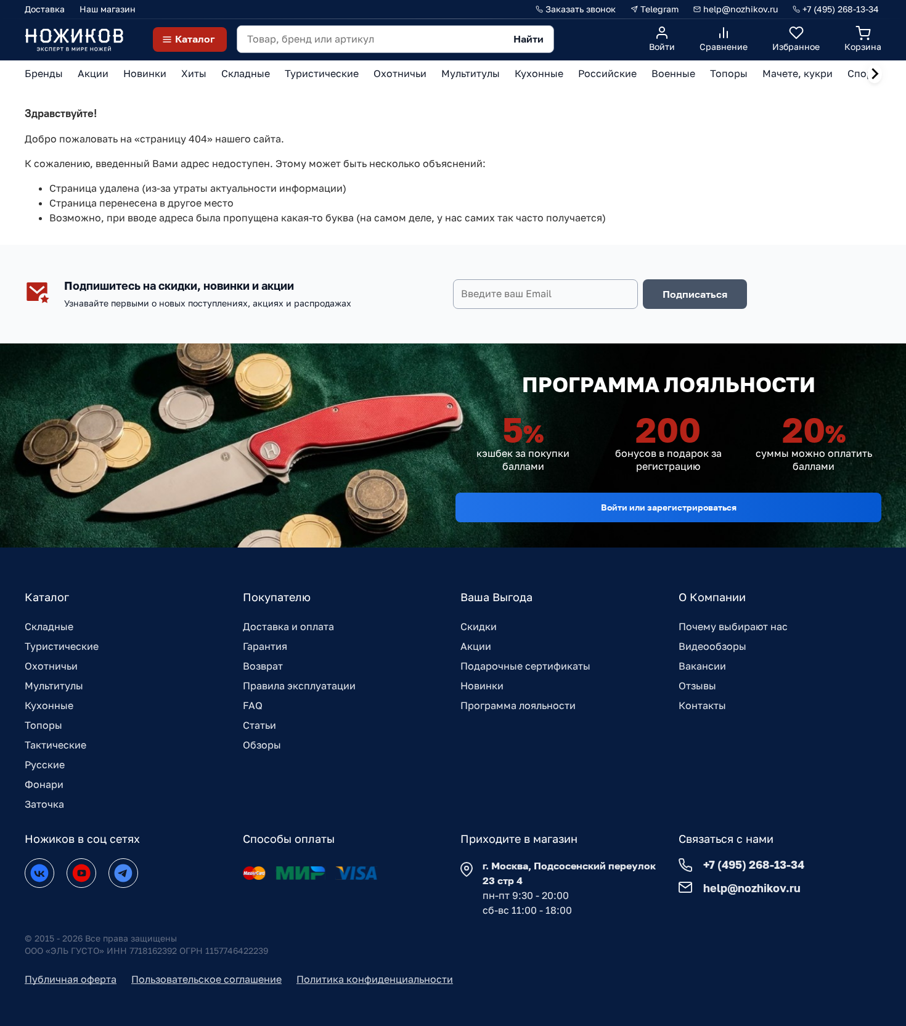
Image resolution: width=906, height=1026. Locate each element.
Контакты (702, 705)
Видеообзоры (712, 646)
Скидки (478, 626)
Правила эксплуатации (299, 685)
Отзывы (697, 685)
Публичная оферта (70, 979)
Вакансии (702, 666)
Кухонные (49, 705)
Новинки (482, 685)
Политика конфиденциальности (374, 979)
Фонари (44, 784)
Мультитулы (54, 685)
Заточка (44, 804)
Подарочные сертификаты (525, 666)
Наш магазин (108, 9)
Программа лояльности (518, 705)
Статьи (259, 725)
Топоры (43, 725)
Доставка (45, 9)
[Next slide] (874, 74)
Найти (528, 39)
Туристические (62, 646)
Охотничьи (51, 666)
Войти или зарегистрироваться (669, 507)
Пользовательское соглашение (206, 979)
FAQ (253, 705)
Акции (475, 646)
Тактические (55, 745)
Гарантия (265, 646)
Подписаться (695, 294)
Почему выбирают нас (733, 626)
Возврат (263, 666)
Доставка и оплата (288, 626)
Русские (45, 764)
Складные (49, 626)
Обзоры (262, 745)
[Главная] (74, 39)
